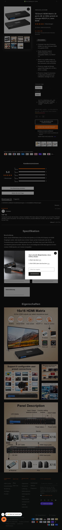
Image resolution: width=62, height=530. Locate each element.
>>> (40, 260)
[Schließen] (55, 253)
